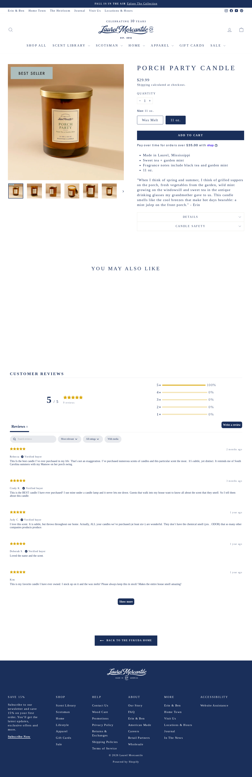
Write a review (232, 424)
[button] (185, 385)
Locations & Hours (119, 10)
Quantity (146, 93)
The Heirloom (60, 10)
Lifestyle (62, 725)
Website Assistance (214, 705)
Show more (126, 601)
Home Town (37, 10)
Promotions (100, 718)
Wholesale (135, 744)
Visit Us (95, 10)
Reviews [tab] (19, 426)
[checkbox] (113, 439)
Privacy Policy (103, 725)
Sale (216, 45)
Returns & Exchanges (100, 733)
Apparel (161, 45)
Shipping (143, 84)
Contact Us (100, 705)
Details (190, 216)
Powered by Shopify (126, 761)
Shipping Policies (105, 741)
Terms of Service (104, 748)
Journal (79, 10)
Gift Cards (192, 45)
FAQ (131, 712)
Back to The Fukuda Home (128, 640)
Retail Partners (139, 737)
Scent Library (70, 45)
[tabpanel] (126, 522)
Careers (133, 731)
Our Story (135, 705)
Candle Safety (190, 226)
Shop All (37, 45)
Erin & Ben (16, 10)
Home (135, 45)
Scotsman (108, 45)
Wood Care (100, 712)
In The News (173, 737)
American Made (139, 725)
